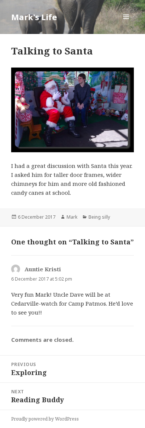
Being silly (99, 217)
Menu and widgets (126, 24)
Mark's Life (34, 16)
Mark (72, 217)
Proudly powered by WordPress (45, 419)
